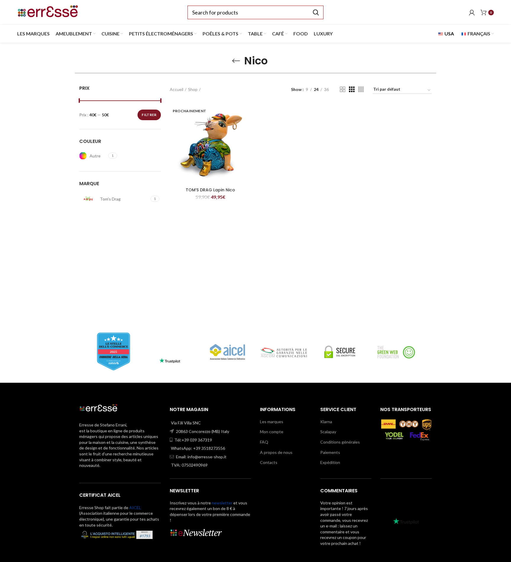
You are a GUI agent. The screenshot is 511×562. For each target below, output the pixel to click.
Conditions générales (340, 441)
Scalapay (328, 431)
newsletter (222, 502)
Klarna (326, 421)
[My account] (472, 12)
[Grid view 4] (361, 89)
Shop (193, 89)
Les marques (271, 421)
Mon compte (271, 431)
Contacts (268, 462)
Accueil (176, 89)
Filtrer (149, 115)
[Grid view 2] (342, 89)
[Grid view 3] (352, 89)
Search (315, 12)
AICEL (135, 507)
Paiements (330, 452)
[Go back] (236, 61)
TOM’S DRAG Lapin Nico (210, 190)
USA (449, 33)
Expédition (330, 462)
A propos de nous (276, 452)
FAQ (264, 441)
